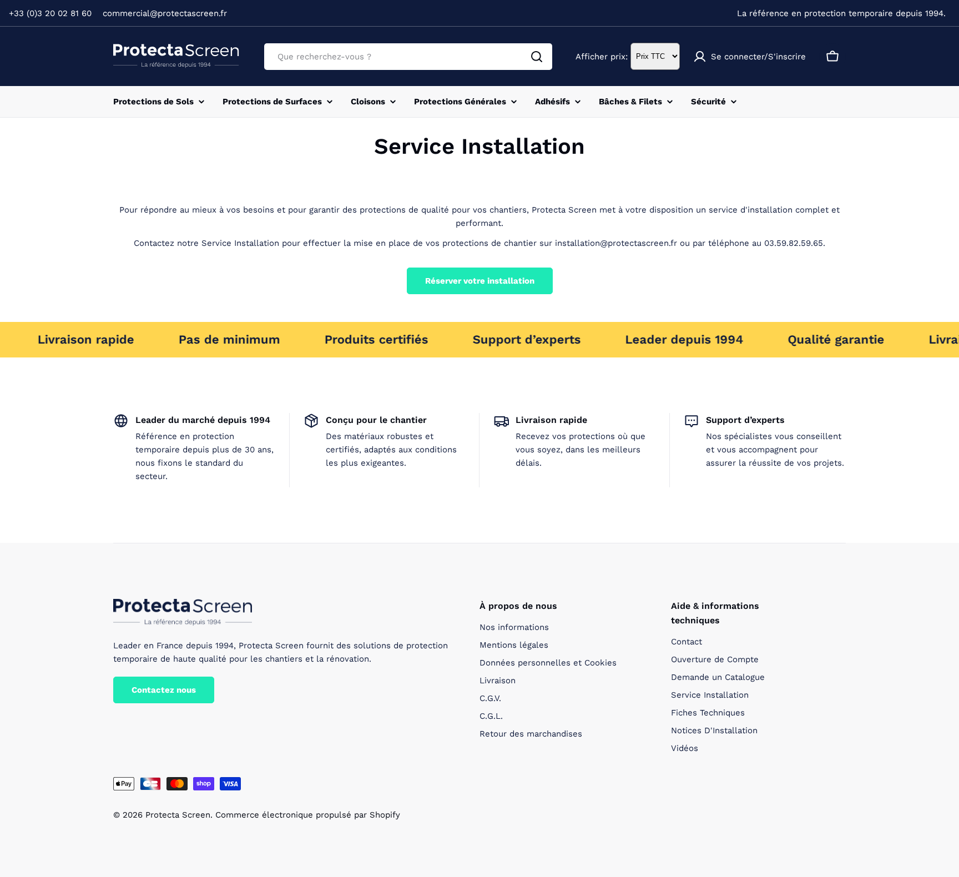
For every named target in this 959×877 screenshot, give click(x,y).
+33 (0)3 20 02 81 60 (50, 13)
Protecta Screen (177, 815)
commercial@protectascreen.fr (165, 13)
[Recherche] (536, 56)
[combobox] (408, 56)
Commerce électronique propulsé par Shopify (307, 815)
